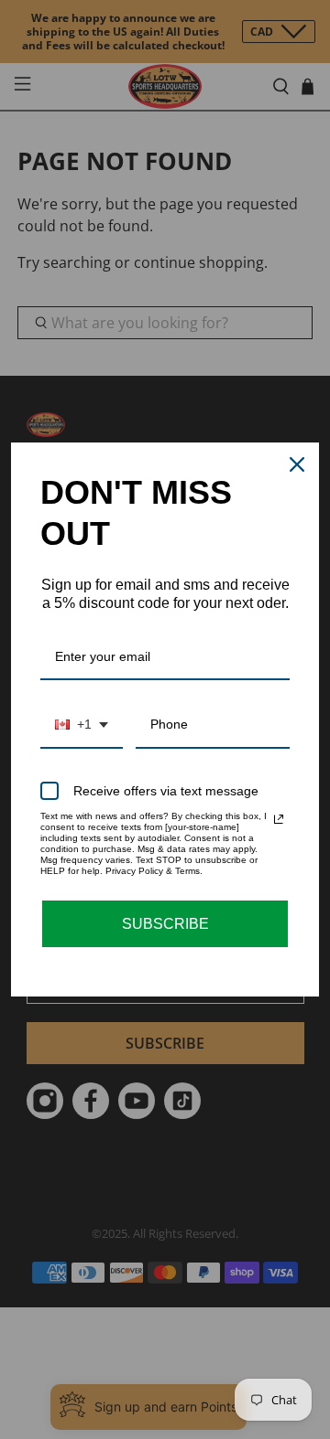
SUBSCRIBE (165, 924)
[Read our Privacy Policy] (279, 819)
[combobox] (81, 725)
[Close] (297, 464)
